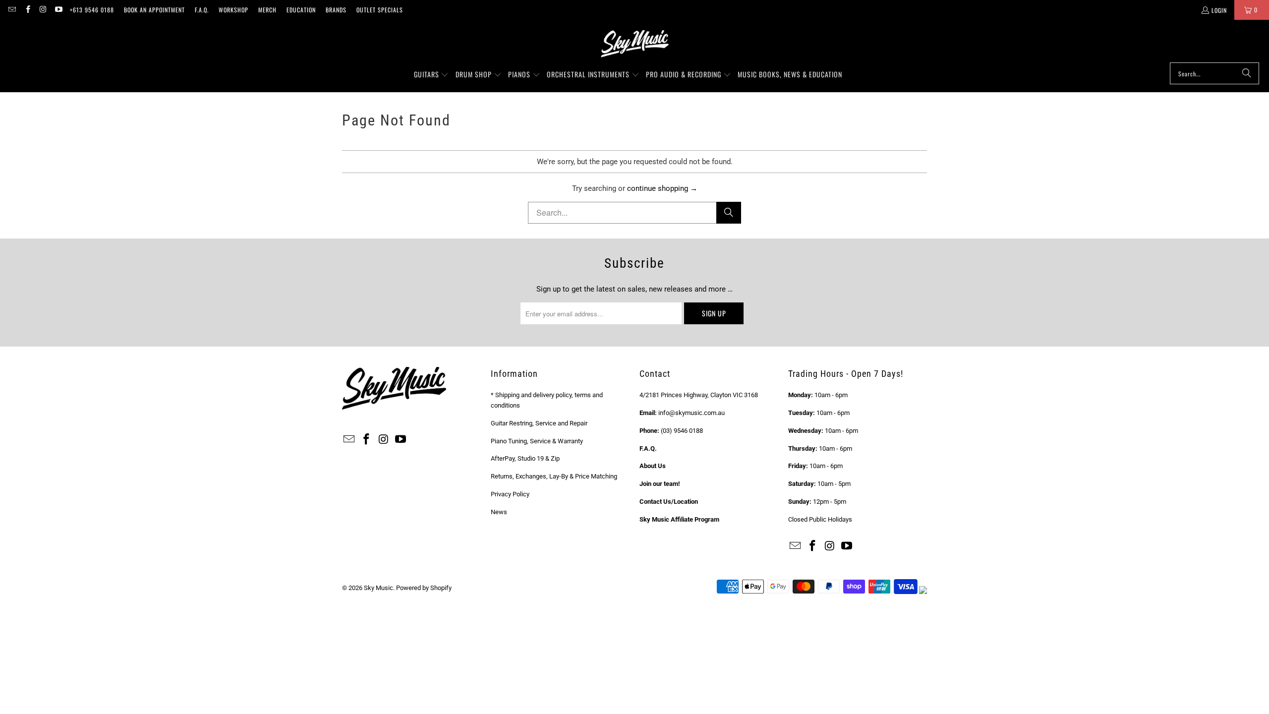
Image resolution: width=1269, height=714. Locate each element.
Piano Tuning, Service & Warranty (537, 441)
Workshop (233, 9)
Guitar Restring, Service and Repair (539, 423)
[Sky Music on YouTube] (58, 9)
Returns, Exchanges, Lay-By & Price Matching (554, 476)
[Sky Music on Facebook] (27, 9)
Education (301, 9)
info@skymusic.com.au (691, 412)
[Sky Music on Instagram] (43, 9)
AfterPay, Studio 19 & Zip (525, 458)
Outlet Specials (379, 9)
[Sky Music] (634, 43)
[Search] (1246, 73)
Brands (336, 9)
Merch (267, 9)
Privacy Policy (510, 494)
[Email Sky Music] (11, 9)
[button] (431, 74)
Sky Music (378, 588)
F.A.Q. (202, 9)
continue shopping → (662, 188)
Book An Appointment (154, 9)
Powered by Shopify (424, 588)
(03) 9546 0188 (682, 430)
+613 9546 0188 (92, 9)
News (499, 512)
